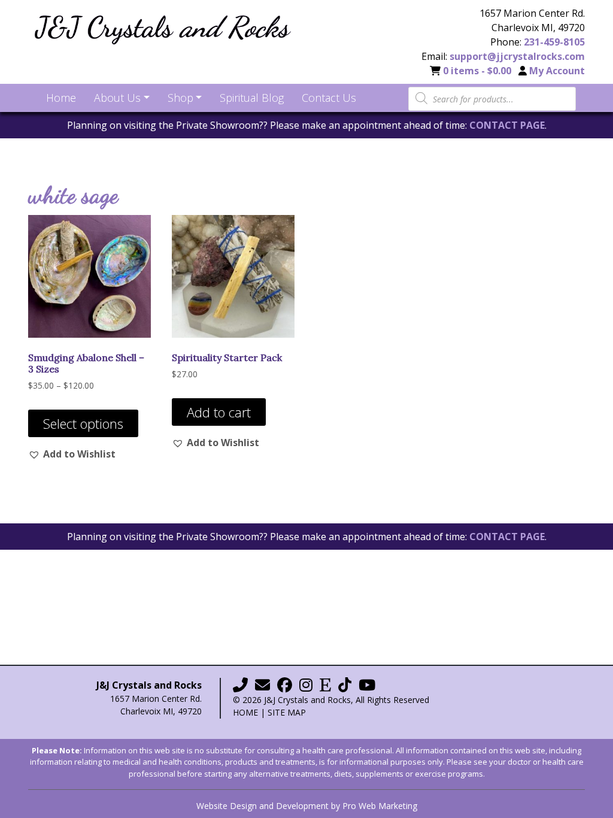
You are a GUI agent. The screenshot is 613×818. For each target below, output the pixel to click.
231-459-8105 (554, 42)
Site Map (287, 712)
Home (245, 712)
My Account (557, 70)
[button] (72, 454)
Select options (83, 423)
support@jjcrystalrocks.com (517, 56)
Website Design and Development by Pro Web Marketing (306, 805)
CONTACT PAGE (507, 125)
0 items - (477, 70)
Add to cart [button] (219, 412)
